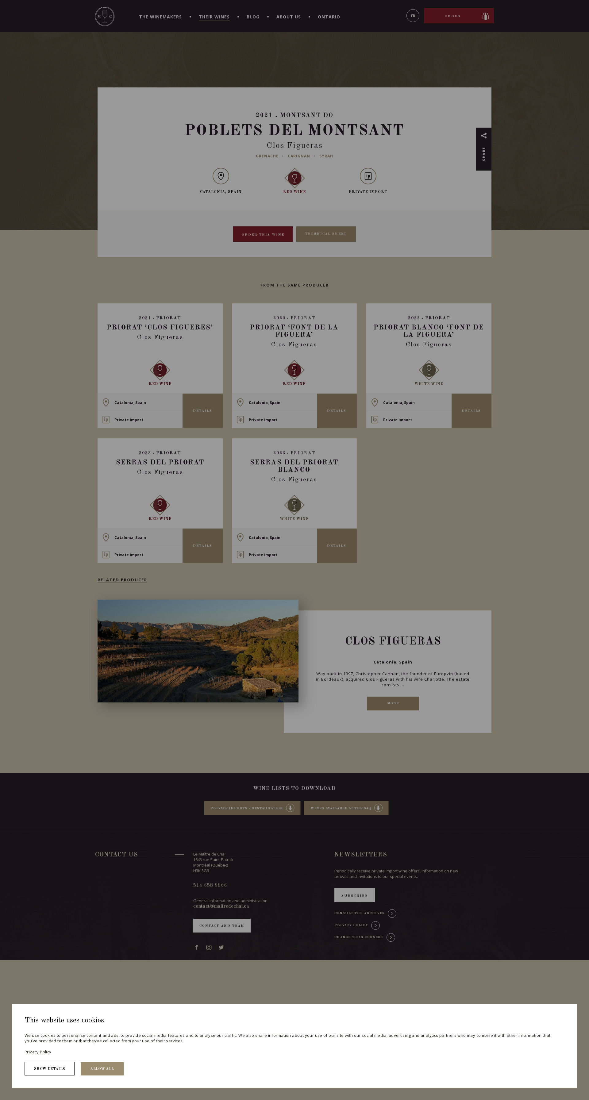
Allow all (102, 1069)
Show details (49, 1069)
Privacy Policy (38, 1052)
